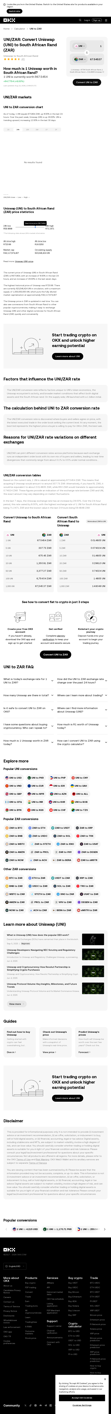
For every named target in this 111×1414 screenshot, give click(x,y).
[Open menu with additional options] (106, 20)
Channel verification (52, 1331)
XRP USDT (95, 1310)
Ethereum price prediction (97, 1346)
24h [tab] (18, 130)
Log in (87, 20)
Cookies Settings (82, 1405)
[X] (25, 1405)
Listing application (52, 1304)
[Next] (105, 1229)
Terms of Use (23, 1159)
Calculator (19, 28)
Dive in (10, 1052)
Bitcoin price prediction (96, 1339)
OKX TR (7, 1336)
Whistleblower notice (10, 1321)
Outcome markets (29, 1332)
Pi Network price (98, 1324)
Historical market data (55, 1293)
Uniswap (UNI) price (24, 261)
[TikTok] (30, 1405)
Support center (54, 1326)
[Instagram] (35, 1405)
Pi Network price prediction (98, 1360)
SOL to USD (74, 1345)
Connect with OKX (53, 1343)
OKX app (7, 1332)
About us (7, 1286)
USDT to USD (74, 1340)
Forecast (84, 1052)
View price (48, 1052)
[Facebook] (50, 1405)
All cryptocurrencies (33, 1311)
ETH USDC (95, 1287)
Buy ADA (72, 1301)
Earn (27, 1301)
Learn (27, 1317)
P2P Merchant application (53, 1311)
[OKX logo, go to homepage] (9, 20)
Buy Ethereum (75, 1296)
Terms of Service (38, 1163)
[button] (80, 20)
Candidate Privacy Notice (12, 1291)
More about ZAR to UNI (97, 521)
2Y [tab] (56, 130)
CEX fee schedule (55, 1299)
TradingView (31, 1322)
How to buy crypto (95, 1367)
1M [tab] (37, 130)
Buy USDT (73, 1283)
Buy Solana (73, 1306)
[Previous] (6, 1229)
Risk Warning (42, 1159)
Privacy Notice (10, 1311)
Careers (7, 1297)
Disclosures (8, 1316)
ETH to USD (74, 1336)
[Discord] (40, 1405)
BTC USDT (95, 1292)
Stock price (30, 1338)
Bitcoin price (96, 1315)
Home (6, 28)
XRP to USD (73, 1349)
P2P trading (30, 1287)
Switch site (14, 11)
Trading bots (31, 1306)
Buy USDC (73, 1287)
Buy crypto (30, 1283)
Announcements (54, 1337)
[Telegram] (45, 1405)
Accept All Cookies (82, 1398)
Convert (29, 1292)
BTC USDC (95, 1283)
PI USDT (94, 1301)
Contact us (8, 1302)
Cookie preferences (9, 1342)
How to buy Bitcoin (95, 1374)
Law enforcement (11, 1327)
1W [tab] (27, 130)
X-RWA (28, 1326)
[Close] (105, 1379)
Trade (28, 1296)
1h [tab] (8, 130)
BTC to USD (74, 1331)
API (48, 1287)
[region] (82, 1394)
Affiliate (50, 1283)
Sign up (96, 20)
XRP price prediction (95, 1353)
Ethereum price (97, 1320)
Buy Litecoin (74, 1310)
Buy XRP (72, 1315)
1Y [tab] (47, 130)
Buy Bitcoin (73, 1292)
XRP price (94, 1333)
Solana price (96, 1329)
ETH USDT (95, 1296)
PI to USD (72, 1354)
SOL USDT (95, 1306)
